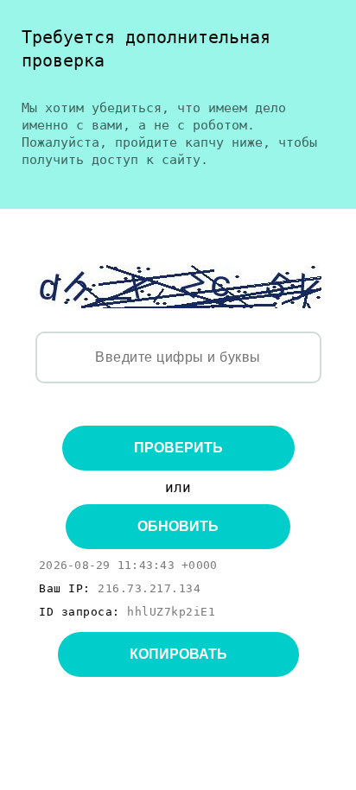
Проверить (178, 447)
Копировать (178, 654)
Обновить (178, 526)
